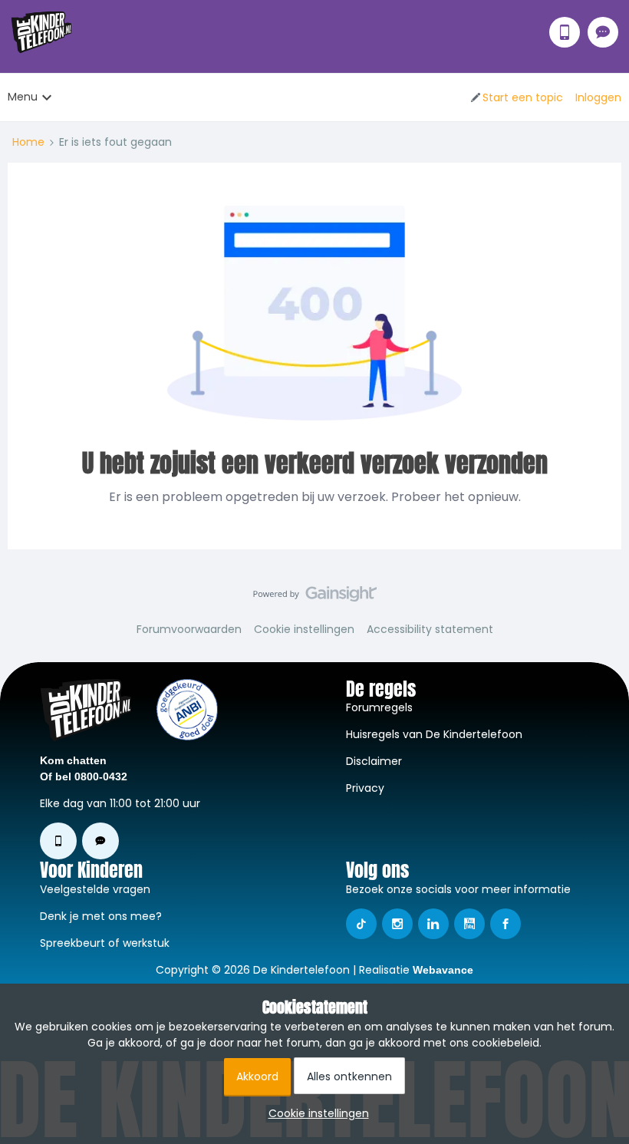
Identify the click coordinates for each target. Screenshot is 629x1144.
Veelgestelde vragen (95, 889)
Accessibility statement (430, 629)
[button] (516, 97)
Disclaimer (374, 761)
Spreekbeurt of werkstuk (105, 943)
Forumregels (379, 707)
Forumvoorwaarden (189, 629)
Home (28, 142)
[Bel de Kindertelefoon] (564, 32)
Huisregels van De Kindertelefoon (434, 734)
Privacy (365, 788)
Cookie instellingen (304, 629)
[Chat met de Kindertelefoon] (603, 32)
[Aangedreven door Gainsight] (315, 597)
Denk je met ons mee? (101, 916)
